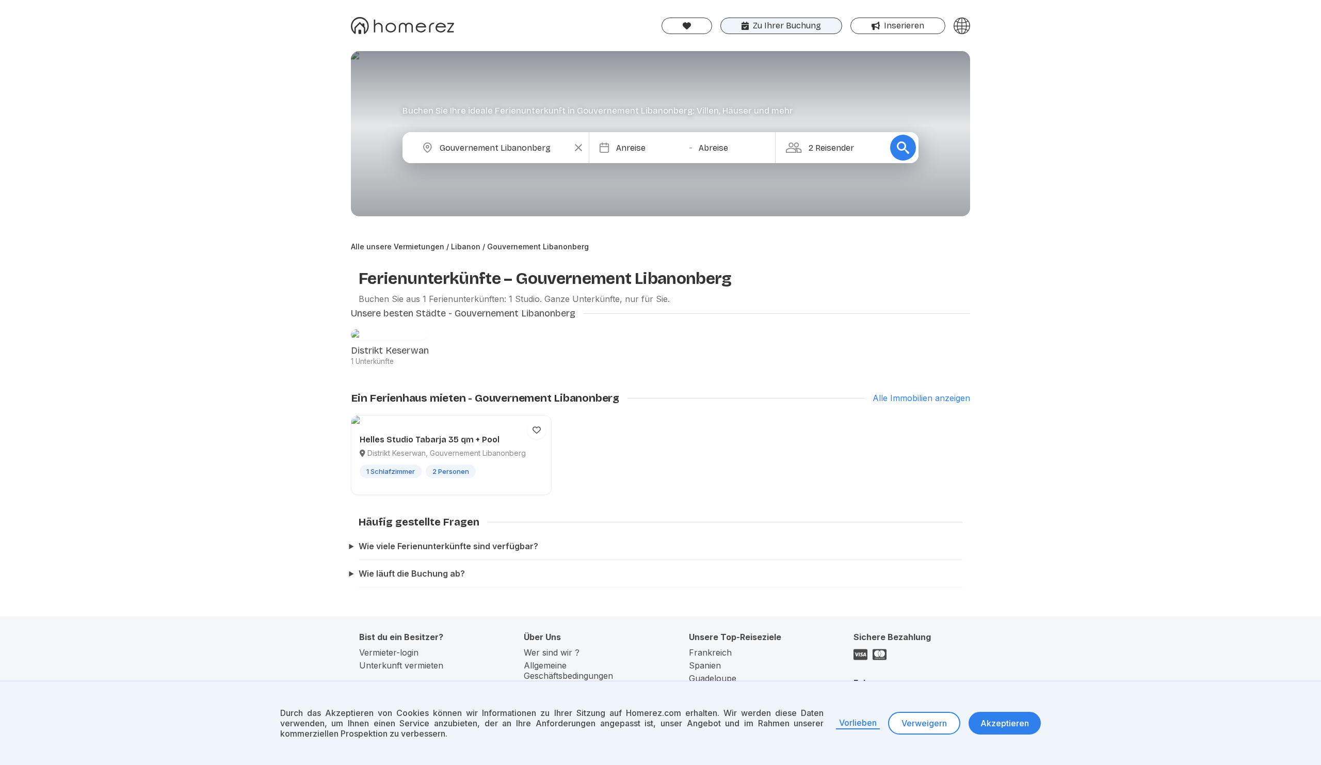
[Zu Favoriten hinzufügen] (536, 430)
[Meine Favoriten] (687, 26)
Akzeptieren (1004, 723)
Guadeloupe (712, 678)
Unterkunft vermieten (401, 665)
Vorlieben (858, 723)
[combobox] (504, 147)
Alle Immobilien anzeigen (921, 398)
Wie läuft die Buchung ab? (412, 573)
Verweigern (924, 723)
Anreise (631, 148)
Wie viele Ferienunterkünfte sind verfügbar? (448, 546)
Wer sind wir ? (551, 652)
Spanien (705, 665)
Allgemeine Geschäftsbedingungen (568, 670)
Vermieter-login (388, 652)
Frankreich (710, 652)
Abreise (713, 148)
